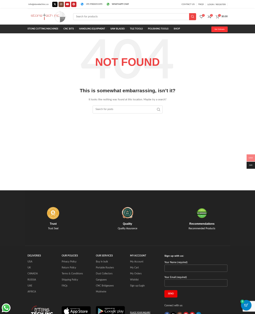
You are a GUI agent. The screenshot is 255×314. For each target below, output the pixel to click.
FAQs (64, 286)
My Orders (136, 273)
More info (223, 308)
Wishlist (134, 280)
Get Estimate (220, 29)
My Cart (134, 267)
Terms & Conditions (72, 273)
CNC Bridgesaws (105, 286)
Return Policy (69, 267)
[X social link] (54, 4)
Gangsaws (101, 280)
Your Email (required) (175, 277)
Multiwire (101, 291)
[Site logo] (49, 16)
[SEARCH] (192, 16)
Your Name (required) (176, 262)
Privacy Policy (69, 261)
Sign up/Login (137, 286)
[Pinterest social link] (73, 4)
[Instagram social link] (61, 4)
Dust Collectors (104, 273)
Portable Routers (105, 267)
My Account (136, 261)
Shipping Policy (70, 280)
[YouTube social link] (67, 4)
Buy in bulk (102, 261)
